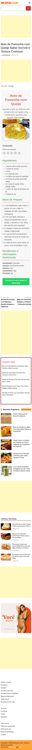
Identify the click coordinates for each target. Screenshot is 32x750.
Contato (3, 734)
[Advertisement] (16, 31)
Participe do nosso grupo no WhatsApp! (16, 281)
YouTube (3, 708)
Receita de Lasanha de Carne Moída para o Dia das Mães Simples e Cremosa (21, 546)
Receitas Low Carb (7, 690)
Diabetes (3, 688)
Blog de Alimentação (7, 696)
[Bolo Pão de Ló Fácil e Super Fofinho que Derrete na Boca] (6, 529)
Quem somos (5, 723)
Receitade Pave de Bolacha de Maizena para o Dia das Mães (21, 556)
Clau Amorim (6, 55)
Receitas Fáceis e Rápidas (9, 693)
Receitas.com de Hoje (8, 702)
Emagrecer (4, 685)
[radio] (4, 153)
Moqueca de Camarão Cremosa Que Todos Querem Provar (21, 455)
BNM (20, 747)
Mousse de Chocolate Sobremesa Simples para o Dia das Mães (20, 535)
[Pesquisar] (28, 8)
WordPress (12, 747)
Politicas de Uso (6, 729)
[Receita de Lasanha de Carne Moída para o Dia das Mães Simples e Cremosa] (6, 549)
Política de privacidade (8, 726)
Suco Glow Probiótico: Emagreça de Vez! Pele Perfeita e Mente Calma (21, 469)
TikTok (3, 714)
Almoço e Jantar (6, 682)
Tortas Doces (5, 699)
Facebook (4, 711)
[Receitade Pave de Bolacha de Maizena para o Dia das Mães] (6, 560)
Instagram (4, 717)
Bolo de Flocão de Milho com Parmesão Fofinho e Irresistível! (22, 429)
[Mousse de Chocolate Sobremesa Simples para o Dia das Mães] (6, 539)
